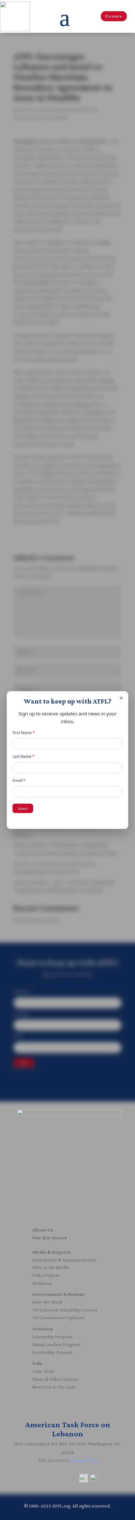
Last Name (24, 756)
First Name (24, 732)
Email (19, 780)
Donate (113, 15)
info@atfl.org (83, 1460)
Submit (23, 808)
